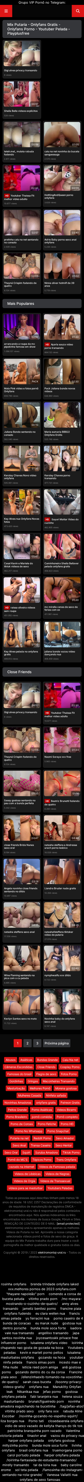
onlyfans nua (39, 1387)
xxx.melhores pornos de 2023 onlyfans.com (42, 1289)
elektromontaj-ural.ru (52, 1252)
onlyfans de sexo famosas (40, 1480)
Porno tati (36, 1421)
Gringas (33, 1081)
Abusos (10, 1060)
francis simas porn (41, 1362)
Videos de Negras (57, 1174)
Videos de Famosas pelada (57, 1166)
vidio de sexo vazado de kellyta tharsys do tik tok (44, 1426)
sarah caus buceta (37, 1382)
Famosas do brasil (19, 1074)
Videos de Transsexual (55, 1181)
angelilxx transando (53, 1333)
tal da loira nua (44, 1465)
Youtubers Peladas (60, 1188)
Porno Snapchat (58, 1131)
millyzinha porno (15, 1445)
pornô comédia (42, 1117)
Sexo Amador (65, 1138)
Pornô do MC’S (18, 1159)
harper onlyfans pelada (26, 1440)
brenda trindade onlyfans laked (55, 1284)
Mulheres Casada (29, 1095)
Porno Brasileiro (16, 1117)
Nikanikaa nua (28, 1392)
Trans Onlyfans (66, 1159)
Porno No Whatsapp (28, 1131)
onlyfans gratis (46, 1102)
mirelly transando (15, 1465)
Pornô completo (67, 1117)
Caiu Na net (70, 1060)
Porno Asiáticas (42, 1109)
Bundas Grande (47, 1060)
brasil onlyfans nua (33, 1450)
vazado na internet (21, 1166)
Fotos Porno (69, 1074)
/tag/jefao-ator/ (72, 1406)
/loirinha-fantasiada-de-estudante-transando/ (42, 1460)
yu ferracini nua (37, 1318)
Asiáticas (26, 1060)
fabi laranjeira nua (44, 1396)
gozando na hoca (51, 1357)
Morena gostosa (66, 1088)
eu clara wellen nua (50, 1313)
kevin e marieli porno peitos (41, 1352)
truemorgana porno (67, 1450)
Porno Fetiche (47, 1124)
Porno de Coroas (22, 1124)
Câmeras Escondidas (18, 1067)
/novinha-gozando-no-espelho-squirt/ (48, 1416)
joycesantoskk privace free (57, 1338)
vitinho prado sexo (19, 1411)
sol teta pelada (26, 1470)
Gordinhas (16, 1081)
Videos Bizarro (66, 1109)
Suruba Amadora (46, 1152)
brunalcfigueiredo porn (46, 1401)
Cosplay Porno (70, 1067)
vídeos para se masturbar (26, 1188)
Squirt (26, 1152)
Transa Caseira (41, 1145)
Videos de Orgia (24, 1181)
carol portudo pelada (23, 1455)
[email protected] (68, 1223)
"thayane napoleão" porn (25, 1294)
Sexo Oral (11, 1152)
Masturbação (16, 1088)
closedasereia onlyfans (65, 1421)
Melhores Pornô (40, 1088)
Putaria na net (19, 1138)
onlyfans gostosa (61, 1440)
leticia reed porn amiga (40, 1367)
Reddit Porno (42, 1138)
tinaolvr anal (36, 1436)
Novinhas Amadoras (17, 1102)
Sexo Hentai (63, 1145)
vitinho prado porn (43, 1299)
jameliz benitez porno (39, 1308)
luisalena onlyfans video (49, 1343)
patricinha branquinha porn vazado (35, 1431)
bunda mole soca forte (48, 1328)
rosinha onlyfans (13, 1284)
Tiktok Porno (71, 1152)
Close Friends (46, 1067)
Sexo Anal (19, 1145)
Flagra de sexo (46, 1074)
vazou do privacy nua (67, 1436)
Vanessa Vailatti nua (62, 1475)
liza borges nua (12, 1421)
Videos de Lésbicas (28, 1174)
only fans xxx (48, 1411)
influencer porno (13, 1343)
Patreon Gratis (70, 1102)
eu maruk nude (46, 1323)
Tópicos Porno (41, 1159)
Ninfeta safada (56, 1095)
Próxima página (57, 1043)
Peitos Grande (17, 1109)
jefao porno (52, 1392)
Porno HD (67, 1124)
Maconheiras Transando (59, 1081)
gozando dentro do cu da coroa (40, 1372)
